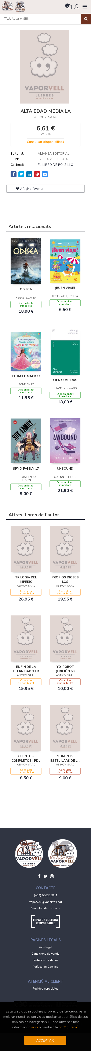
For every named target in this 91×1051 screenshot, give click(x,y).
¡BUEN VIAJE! (65, 288)
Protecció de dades (45, 960)
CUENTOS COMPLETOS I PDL (25, 758)
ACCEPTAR (45, 1040)
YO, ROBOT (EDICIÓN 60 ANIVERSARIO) (65, 669)
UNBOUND (65, 468)
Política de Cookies (45, 967)
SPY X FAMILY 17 (26, 468)
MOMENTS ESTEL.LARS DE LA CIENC (65, 758)
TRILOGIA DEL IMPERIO (26, 579)
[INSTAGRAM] (52, 876)
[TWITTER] (45, 876)
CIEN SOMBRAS (65, 380)
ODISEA (26, 289)
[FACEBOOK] (39, 876)
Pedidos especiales (45, 989)
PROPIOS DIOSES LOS (65, 579)
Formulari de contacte (45, 908)
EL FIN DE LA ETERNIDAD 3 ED (26, 669)
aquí (34, 1027)
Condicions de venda (45, 954)
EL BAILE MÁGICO (26, 376)
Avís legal (45, 947)
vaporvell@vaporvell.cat (45, 902)
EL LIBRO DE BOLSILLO (55, 165)
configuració (68, 1027)
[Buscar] (86, 19)
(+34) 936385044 (45, 895)
